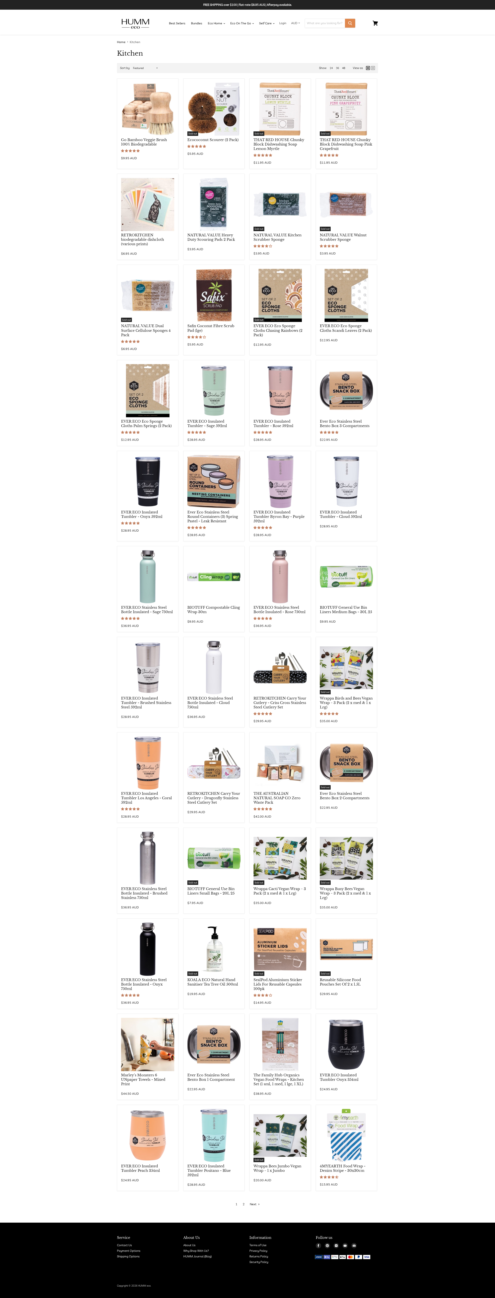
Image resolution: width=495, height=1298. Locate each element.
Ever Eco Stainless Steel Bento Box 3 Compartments (345, 423)
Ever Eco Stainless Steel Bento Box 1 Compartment (211, 1077)
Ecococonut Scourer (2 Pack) (213, 140)
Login (282, 23)
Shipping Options (128, 1256)
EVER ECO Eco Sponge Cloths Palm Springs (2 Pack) (146, 423)
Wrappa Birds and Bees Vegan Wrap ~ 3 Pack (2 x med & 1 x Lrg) (346, 702)
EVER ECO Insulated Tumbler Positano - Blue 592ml (209, 1170)
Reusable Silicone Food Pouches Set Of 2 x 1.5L (340, 982)
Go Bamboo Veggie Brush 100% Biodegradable (144, 142)
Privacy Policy (258, 1251)
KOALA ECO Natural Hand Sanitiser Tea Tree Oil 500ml (212, 982)
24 (331, 68)
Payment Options (128, 1251)
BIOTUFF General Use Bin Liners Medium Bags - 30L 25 (346, 609)
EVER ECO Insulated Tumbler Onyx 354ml (339, 1077)
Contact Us (124, 1245)
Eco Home (215, 23)
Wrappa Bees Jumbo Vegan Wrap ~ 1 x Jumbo (277, 1168)
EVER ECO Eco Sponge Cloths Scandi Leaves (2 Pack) (346, 328)
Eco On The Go (241, 23)
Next (253, 1204)
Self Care (265, 23)
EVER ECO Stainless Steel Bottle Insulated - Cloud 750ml (210, 702)
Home (121, 42)
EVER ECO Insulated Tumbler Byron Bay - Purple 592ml (279, 516)
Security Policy (258, 1262)
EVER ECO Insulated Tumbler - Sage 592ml (207, 423)
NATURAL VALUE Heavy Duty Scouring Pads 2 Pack (211, 237)
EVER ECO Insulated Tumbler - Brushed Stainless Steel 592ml (146, 702)
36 (337, 68)
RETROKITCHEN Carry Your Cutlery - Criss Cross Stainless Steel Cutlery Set (279, 702)
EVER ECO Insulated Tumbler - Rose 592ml (273, 423)
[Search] (350, 23)
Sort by (125, 68)
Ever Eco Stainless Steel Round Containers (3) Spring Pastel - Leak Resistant (212, 516)
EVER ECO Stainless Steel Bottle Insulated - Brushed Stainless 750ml (144, 893)
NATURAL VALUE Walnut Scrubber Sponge (343, 237)
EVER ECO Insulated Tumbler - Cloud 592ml (341, 514)
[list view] (373, 68)
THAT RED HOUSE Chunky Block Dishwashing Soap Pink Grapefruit (346, 144)
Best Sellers (177, 23)
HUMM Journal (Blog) (197, 1256)
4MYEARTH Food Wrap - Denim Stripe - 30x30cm (342, 1168)
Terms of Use (257, 1245)
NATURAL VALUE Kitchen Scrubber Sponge (277, 237)
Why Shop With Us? (196, 1251)
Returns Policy (258, 1256)
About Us (189, 1245)
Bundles (196, 23)
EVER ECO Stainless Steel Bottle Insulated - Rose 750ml (279, 609)
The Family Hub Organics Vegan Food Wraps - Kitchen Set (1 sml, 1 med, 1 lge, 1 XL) (278, 1079)
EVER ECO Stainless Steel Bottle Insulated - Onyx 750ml (144, 984)
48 (343, 68)
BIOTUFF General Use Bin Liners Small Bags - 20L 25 (211, 891)
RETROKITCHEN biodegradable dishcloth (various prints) (142, 239)
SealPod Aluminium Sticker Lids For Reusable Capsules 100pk (277, 984)
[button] (130, 151)
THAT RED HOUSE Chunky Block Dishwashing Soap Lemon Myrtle (278, 144)
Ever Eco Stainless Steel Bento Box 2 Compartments (345, 796)
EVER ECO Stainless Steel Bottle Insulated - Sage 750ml (147, 609)
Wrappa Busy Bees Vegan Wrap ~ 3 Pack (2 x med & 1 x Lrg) (345, 893)
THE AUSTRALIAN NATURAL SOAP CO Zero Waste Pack (276, 798)
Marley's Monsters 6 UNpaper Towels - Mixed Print (143, 1079)
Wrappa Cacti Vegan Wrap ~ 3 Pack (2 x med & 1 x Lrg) (279, 891)
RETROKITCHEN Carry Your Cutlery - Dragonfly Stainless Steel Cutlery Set (213, 798)
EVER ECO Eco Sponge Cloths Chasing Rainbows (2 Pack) (277, 330)
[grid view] (368, 68)
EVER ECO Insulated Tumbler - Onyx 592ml (141, 514)
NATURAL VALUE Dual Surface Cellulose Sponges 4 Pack (146, 330)
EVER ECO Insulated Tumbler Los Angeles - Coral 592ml (146, 798)
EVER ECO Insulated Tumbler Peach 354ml (140, 1168)
